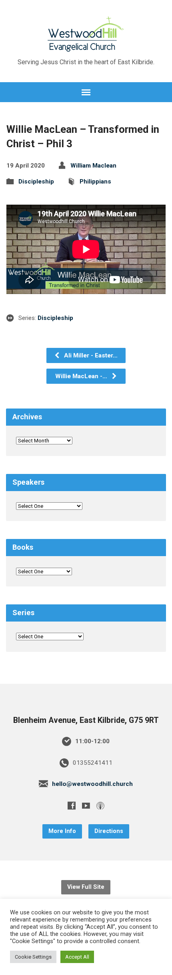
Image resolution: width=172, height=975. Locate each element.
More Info (62, 831)
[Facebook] (72, 805)
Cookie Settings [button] (33, 957)
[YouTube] (86, 805)
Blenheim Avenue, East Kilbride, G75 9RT (86, 720)
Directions (108, 831)
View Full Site (85, 887)
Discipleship (36, 181)
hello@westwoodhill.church (92, 784)
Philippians (95, 181)
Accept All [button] (77, 957)
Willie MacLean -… (82, 376)
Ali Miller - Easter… (90, 355)
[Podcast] (100, 805)
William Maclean (93, 165)
